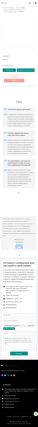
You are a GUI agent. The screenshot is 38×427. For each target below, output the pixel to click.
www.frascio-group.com (14, 301)
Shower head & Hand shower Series (14, 10)
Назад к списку (9, 65)
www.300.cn (21, 423)
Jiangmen (28, 423)
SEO (8, 423)
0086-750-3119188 (12, 295)
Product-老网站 (20, 8)
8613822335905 (11, 305)
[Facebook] (2, 375)
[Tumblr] (11, 375)
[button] (18, 255)
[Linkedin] (5, 375)
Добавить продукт (9, 328)
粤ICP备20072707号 (15, 421)
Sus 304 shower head (10, 12)
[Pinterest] (14, 375)
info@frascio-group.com (14, 298)
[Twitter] (8, 375)
